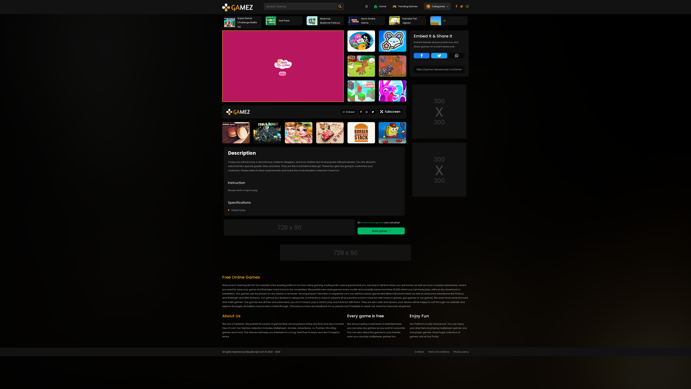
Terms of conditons (439, 351)
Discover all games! (399, 306)
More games (380, 231)
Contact (419, 351)
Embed (349, 112)
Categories (439, 6)
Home (382, 6)
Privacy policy (461, 351)
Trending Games (407, 6)
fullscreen (391, 111)
